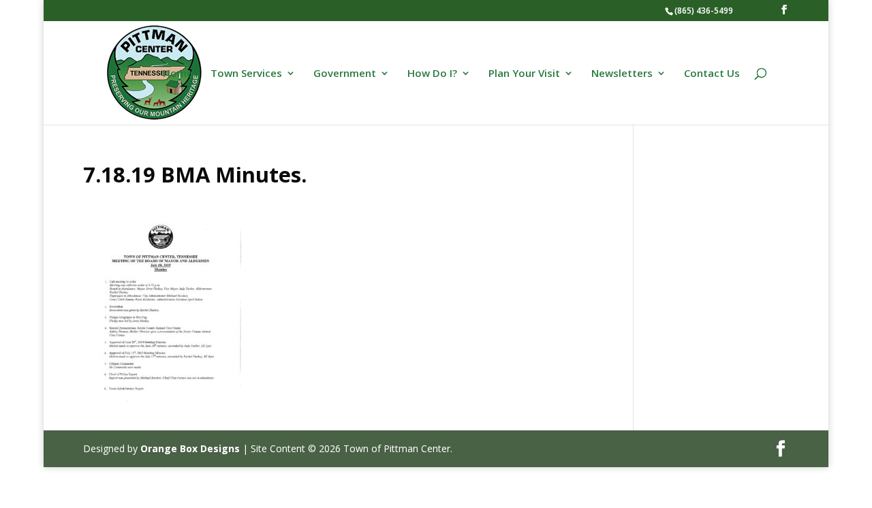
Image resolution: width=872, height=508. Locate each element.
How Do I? (432, 74)
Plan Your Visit (524, 74)
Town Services (246, 74)
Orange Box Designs (190, 448)
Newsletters (622, 74)
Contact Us (712, 74)
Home (178, 74)
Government (344, 74)
